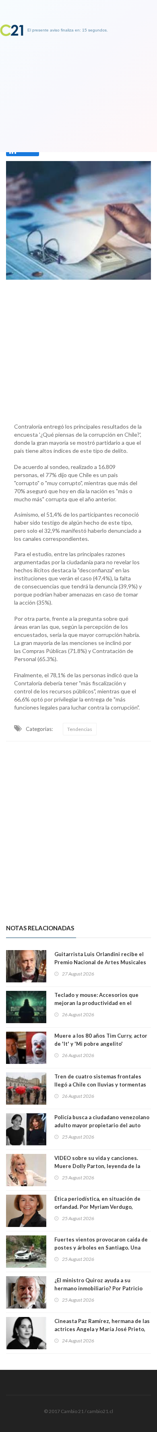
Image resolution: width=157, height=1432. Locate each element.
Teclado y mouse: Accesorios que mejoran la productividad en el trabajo (96, 1003)
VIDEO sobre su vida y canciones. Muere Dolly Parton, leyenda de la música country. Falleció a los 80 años (101, 1166)
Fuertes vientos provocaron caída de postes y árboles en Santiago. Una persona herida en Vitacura (101, 1247)
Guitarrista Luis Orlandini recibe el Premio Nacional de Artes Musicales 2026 (100, 962)
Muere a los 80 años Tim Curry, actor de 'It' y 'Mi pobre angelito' (100, 1039)
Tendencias (79, 729)
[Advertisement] (78, 349)
